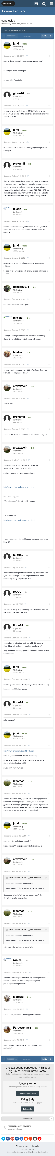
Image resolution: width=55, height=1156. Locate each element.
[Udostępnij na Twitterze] (3, 1139)
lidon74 (18, 625)
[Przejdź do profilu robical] (7, 959)
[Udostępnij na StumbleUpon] (30, 1139)
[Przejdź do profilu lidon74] (7, 627)
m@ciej (18, 317)
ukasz (17, 209)
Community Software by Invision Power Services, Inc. (27, 1152)
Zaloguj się (27, 1109)
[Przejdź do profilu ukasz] (7, 208)
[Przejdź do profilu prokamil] (7, 165)
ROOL (17, 591)
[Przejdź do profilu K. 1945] (7, 556)
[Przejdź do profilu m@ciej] (8, 317)
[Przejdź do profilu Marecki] (7, 998)
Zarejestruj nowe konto (27, 1093)
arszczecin (20, 386)
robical (17, 960)
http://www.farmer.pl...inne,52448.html (19, 750)
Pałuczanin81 (22, 1027)
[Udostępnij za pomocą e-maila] (35, 1139)
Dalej (44, 36)
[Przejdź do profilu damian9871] (7, 288)
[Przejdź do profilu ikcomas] (7, 782)
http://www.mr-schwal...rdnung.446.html (20, 487)
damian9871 (21, 287)
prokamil (19, 163)
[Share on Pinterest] (39, 1139)
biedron (18, 352)
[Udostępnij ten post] (49, 56)
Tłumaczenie (22, 1146)
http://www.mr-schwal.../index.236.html (19, 520)
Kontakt (35, 1146)
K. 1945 (18, 555)
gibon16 (18, 93)
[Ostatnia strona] (51, 36)
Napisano (14, 56)
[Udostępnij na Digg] (17, 1139)
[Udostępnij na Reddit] (26, 1139)
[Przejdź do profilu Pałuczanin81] (7, 1029)
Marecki (18, 997)
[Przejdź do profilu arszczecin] (7, 387)
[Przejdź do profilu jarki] (7, 45)
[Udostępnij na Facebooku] (8, 1139)
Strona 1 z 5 (27, 36)
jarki (18, 23)
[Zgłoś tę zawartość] (27, 56)
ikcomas (18, 781)
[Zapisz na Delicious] (21, 1139)
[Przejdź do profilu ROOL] (7, 593)
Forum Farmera (13, 10)
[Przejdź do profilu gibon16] (7, 95)
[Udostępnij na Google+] (12, 1139)
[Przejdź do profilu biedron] (7, 354)
